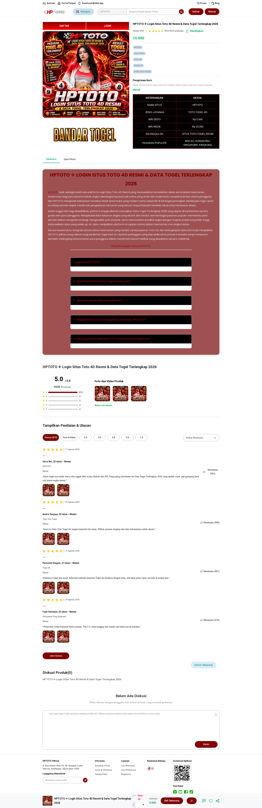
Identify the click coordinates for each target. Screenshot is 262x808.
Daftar (196, 11)
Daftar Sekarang (203, 665)
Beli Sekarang (171, 800)
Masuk (212, 11)
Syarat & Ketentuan (103, 770)
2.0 (127, 437)
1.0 (141, 437)
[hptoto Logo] (56, 11)
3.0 (113, 437)
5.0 (85, 437)
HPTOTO (53, 192)
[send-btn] (85, 780)
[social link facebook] (186, 791)
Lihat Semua (56, 656)
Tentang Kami (101, 774)
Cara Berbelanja (128, 766)
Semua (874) (51, 437)
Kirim (206, 744)
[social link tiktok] (191, 791)
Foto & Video (69, 437)
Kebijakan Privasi (102, 766)
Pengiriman (126, 774)
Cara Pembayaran (128, 770)
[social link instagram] (175, 791)
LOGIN (107, 25)
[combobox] (201, 437)
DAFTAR (64, 25)
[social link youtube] (180, 791)
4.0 (99, 437)
